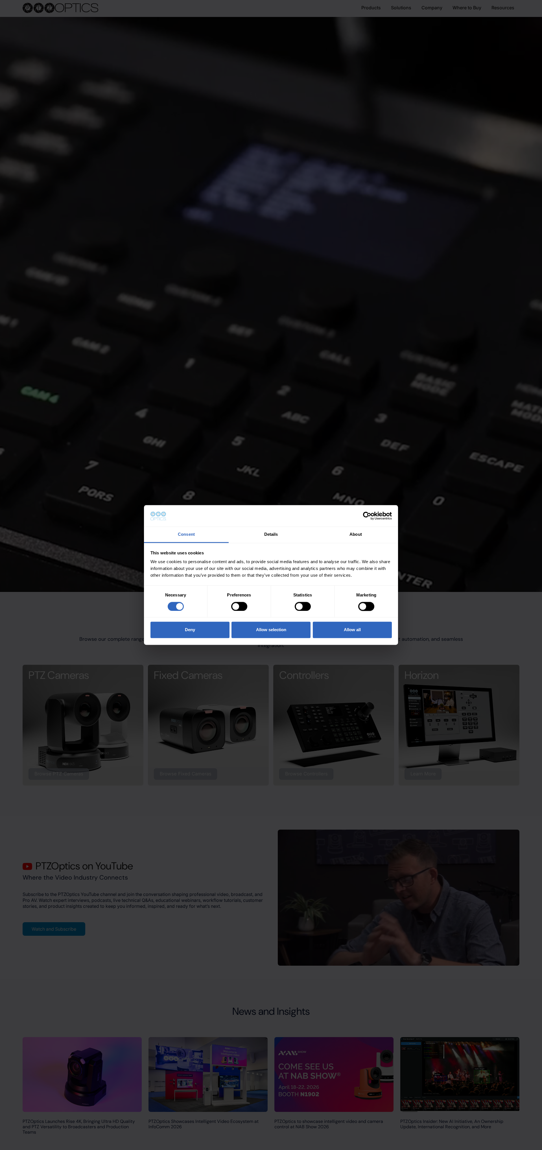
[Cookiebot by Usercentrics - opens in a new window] (367, 516)
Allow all (352, 630)
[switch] (239, 606)
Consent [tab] (186, 534)
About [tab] (355, 534)
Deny (190, 630)
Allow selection (271, 630)
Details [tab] (271, 534)
